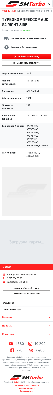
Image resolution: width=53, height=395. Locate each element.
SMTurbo (17, 382)
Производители (26, 391)
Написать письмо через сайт (26, 294)
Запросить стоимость (28, 63)
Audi (14, 11)
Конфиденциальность (26, 388)
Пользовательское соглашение (26, 386)
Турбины (5, 11)
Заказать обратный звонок (26, 288)
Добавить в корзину (28, 56)
